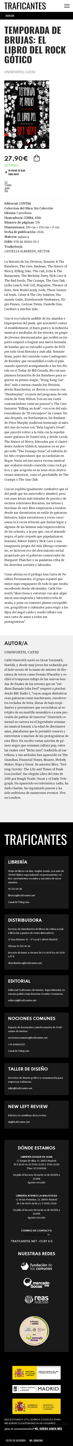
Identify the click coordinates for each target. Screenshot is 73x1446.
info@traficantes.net (36, 1234)
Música (23, 237)
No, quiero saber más (48, 1428)
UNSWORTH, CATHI (19, 72)
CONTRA (25, 203)
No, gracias (36, 1440)
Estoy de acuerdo (16, 1440)
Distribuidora (25, 920)
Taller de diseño (28, 1069)
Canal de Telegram (18, 902)
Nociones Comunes (31, 1019)
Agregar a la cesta (37, 158)
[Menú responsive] (67, 6)
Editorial (19, 981)
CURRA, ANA (32, 218)
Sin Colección (43, 208)
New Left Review (28, 1107)
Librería (17, 862)
